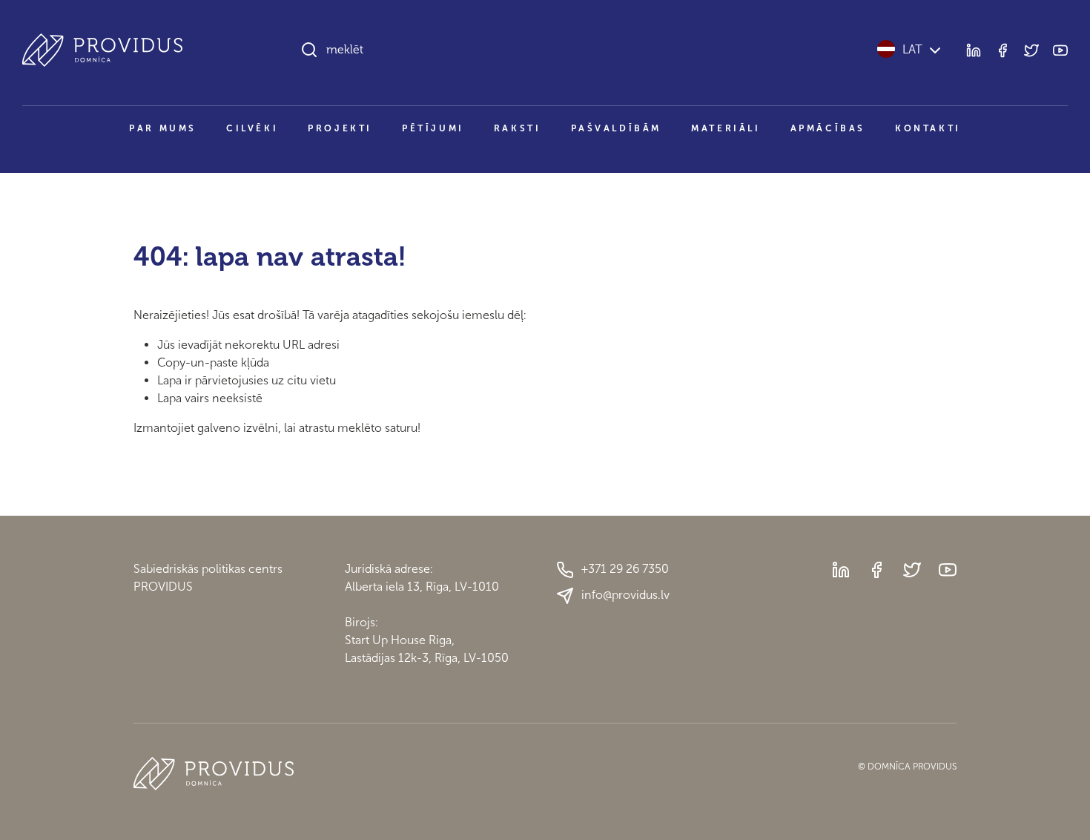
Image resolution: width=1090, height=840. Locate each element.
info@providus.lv (625, 595)
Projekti (340, 128)
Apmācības (827, 128)
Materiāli (725, 128)
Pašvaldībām (616, 128)
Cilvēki (252, 128)
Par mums (162, 128)
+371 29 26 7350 (625, 569)
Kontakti (928, 128)
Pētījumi (433, 128)
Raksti (517, 128)
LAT (912, 49)
